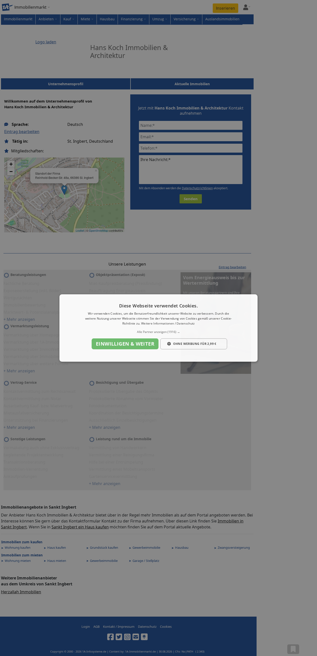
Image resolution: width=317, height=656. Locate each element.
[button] (158, 332)
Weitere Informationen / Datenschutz (168, 323)
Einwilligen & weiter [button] (125, 343)
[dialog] (158, 328)
